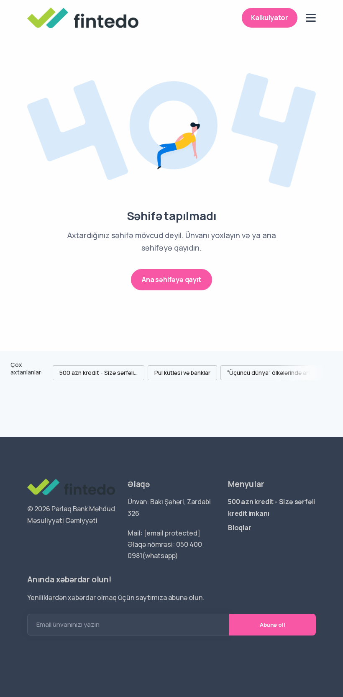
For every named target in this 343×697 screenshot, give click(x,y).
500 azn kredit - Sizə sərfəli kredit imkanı (271, 507)
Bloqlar (239, 527)
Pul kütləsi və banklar (182, 373)
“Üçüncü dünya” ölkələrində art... (271, 373)
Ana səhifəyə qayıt (171, 279)
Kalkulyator (269, 17)
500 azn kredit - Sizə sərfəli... (98, 373)
